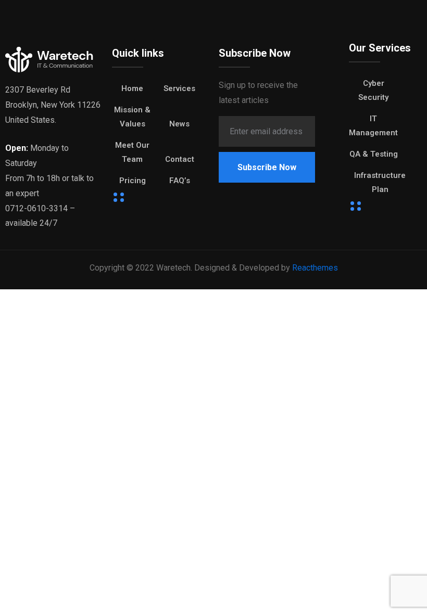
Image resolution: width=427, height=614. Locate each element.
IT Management (373, 125)
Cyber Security (373, 90)
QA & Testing (373, 154)
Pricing (132, 180)
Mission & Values (132, 117)
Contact (179, 159)
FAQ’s (179, 180)
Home (132, 88)
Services (179, 88)
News (179, 124)
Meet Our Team (132, 152)
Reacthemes (315, 268)
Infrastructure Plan (380, 182)
